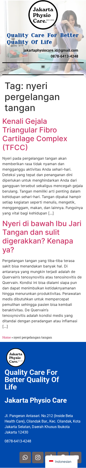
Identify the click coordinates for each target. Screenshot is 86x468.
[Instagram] (38, 457)
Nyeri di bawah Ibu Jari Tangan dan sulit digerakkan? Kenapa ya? (41, 236)
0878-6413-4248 (64, 56)
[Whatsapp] (25, 457)
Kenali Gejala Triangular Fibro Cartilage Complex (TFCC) (34, 134)
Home (6, 337)
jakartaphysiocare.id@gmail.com (51, 50)
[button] (43, 66)
